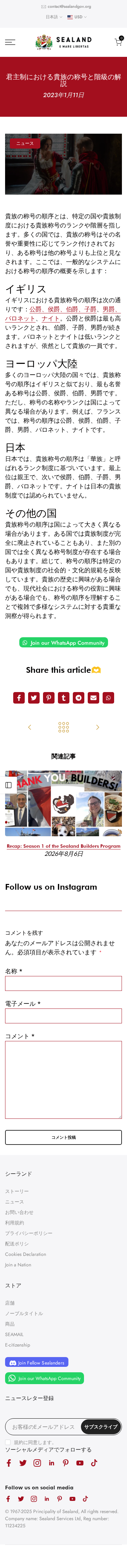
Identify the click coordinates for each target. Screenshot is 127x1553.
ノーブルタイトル (24, 1313)
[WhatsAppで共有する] (108, 698)
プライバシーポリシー (28, 1233)
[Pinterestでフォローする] (65, 1463)
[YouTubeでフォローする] (80, 1463)
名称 (14, 971)
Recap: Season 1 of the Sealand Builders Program (64, 846)
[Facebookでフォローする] (9, 1463)
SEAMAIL (14, 1334)
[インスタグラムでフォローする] (37, 1463)
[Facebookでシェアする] (19, 698)
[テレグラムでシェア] (78, 698)
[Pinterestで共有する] (49, 698)
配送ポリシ (17, 1243)
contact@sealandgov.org (69, 6)
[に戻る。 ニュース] (64, 727)
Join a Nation (18, 1264)
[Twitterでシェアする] (34, 698)
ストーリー (17, 1191)
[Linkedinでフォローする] (51, 1463)
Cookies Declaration (25, 1254)
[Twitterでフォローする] (23, 1463)
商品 (10, 1324)
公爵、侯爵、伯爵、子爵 (63, 309)
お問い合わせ (19, 1212)
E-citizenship (17, 1344)
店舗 (10, 1303)
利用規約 (14, 1222)
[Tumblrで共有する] (63, 698)
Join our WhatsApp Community (67, 643)
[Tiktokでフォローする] (94, 1463)
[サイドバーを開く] (8, 785)
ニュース (25, 143)
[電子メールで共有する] (93, 698)
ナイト (51, 318)
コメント (20, 1036)
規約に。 (35, 1442)
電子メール (23, 1003)
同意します (40, 1442)
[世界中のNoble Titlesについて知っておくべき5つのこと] (30, 727)
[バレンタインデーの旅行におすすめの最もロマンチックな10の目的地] (97, 727)
